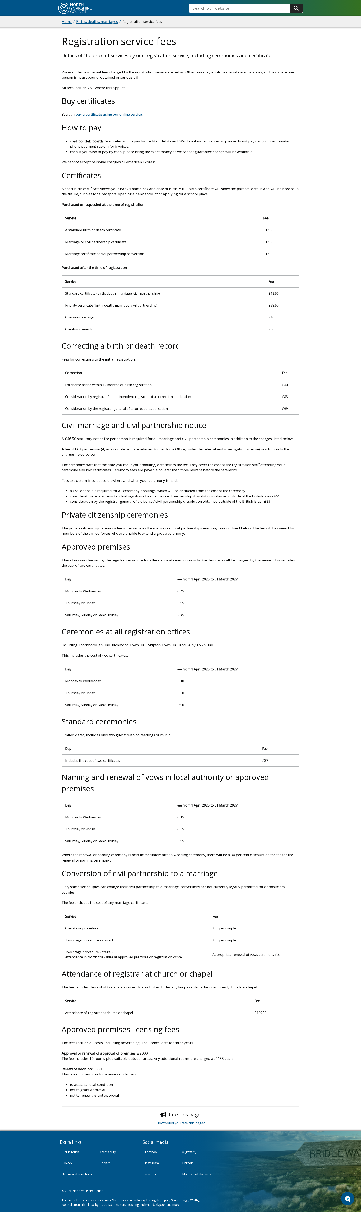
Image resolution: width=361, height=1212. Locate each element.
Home (67, 21)
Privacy (67, 1163)
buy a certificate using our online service (108, 114)
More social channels (196, 1174)
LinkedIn (187, 1163)
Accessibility (108, 1152)
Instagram (152, 1163)
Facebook (151, 1152)
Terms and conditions (77, 1174)
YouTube (151, 1174)
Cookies (105, 1163)
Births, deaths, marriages (97, 21)
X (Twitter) (189, 1152)
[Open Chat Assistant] (347, 1198)
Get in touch (70, 1152)
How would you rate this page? (180, 1123)
